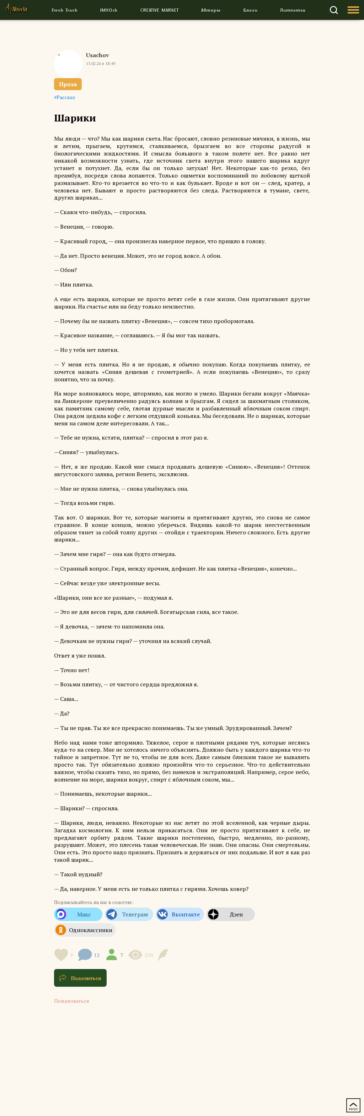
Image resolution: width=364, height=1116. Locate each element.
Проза (68, 84)
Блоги (250, 10)
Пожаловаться (71, 1000)
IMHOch (109, 10)
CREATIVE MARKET (159, 10)
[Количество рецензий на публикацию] (164, 955)
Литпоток (293, 10)
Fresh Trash (65, 10)
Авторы (211, 10)
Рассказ (66, 97)
